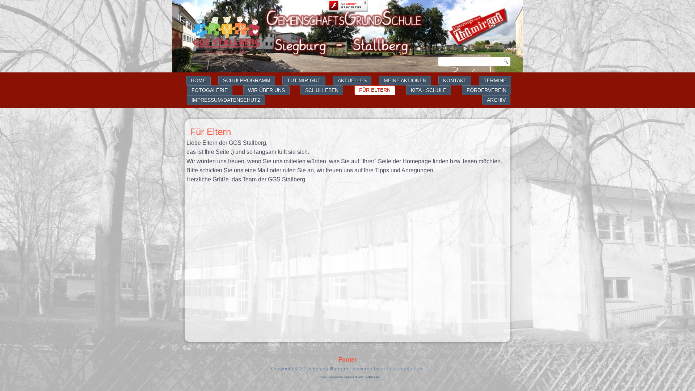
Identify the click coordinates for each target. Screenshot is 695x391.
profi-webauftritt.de (402, 368)
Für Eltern (375, 90)
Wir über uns (266, 90)
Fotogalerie (209, 90)
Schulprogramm (246, 80)
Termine (495, 80)
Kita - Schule (428, 90)
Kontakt (455, 80)
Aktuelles (352, 80)
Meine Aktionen (405, 80)
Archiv (496, 100)
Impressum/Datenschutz (226, 100)
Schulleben (321, 90)
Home (198, 80)
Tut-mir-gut (304, 80)
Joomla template (329, 377)
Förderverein (486, 90)
